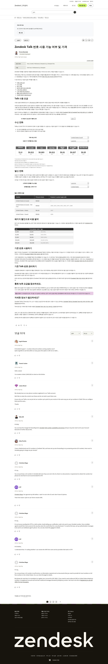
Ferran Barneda (23, 52)
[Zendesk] (54, 639)
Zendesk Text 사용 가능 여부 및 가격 (45, 306)
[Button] (16, 325)
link (45, 575)
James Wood (22, 386)
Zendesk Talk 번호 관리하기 (78, 278)
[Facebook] (89, 40)
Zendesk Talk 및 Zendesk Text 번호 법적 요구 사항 (76, 112)
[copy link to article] (92, 40)
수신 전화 (65, 177)
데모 (90, 5)
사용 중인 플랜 (90, 60)
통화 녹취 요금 (21, 93)
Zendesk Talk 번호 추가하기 (82, 261)
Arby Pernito (22, 441)
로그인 (73, 5)
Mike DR (21, 417)
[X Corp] (86, 40)
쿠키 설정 (54, 655)
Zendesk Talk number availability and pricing (52, 428)
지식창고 (56, 5)
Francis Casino (23, 363)
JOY (20, 487)
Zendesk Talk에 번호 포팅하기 (33, 254)
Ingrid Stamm (23, 341)
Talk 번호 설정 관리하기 (48, 76)
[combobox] (75, 333)
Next (60, 602)
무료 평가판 (82, 5)
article (52, 528)
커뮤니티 (65, 5)
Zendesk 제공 (56, 660)
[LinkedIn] (83, 40)
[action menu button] (92, 341)
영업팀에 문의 (88, 223)
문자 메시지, (33, 102)
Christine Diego (23, 463)
